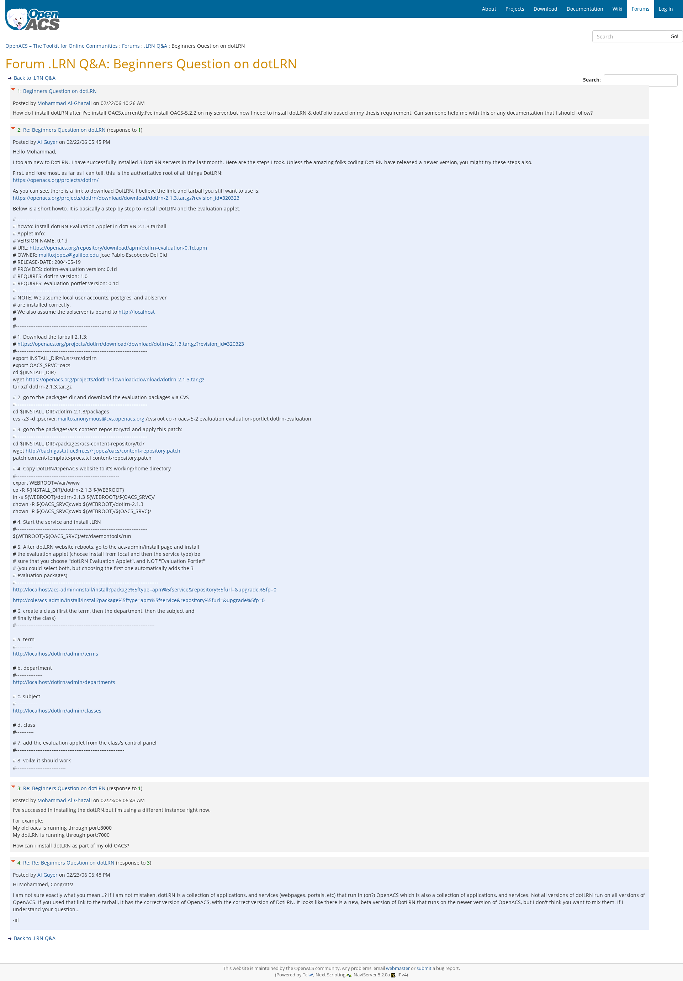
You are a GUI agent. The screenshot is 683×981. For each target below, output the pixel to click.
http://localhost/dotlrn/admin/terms (55, 653)
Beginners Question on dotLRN (60, 91)
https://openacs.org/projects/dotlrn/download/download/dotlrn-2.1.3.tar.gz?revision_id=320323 (126, 197)
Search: (592, 79)
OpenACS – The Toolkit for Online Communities (61, 45)
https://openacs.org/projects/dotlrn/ (56, 180)
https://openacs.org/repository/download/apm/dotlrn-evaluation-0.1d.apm (118, 247)
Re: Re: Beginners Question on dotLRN (69, 862)
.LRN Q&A (155, 45)
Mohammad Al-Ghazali (65, 103)
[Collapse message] (13, 88)
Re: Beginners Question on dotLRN (64, 129)
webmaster (398, 968)
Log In (666, 8)
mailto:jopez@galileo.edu (69, 254)
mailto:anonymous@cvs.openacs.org (101, 418)
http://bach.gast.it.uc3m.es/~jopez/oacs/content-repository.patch (103, 450)
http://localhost (136, 311)
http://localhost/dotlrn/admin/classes (57, 710)
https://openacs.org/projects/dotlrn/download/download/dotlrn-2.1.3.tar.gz (115, 379)
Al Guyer (48, 142)
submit (424, 968)
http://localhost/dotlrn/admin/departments (64, 682)
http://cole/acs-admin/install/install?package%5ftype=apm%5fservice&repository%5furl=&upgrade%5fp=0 (139, 600)
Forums (131, 45)
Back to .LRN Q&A (34, 77)
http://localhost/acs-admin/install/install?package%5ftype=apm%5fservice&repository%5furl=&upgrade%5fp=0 (144, 589)
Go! (674, 36)
